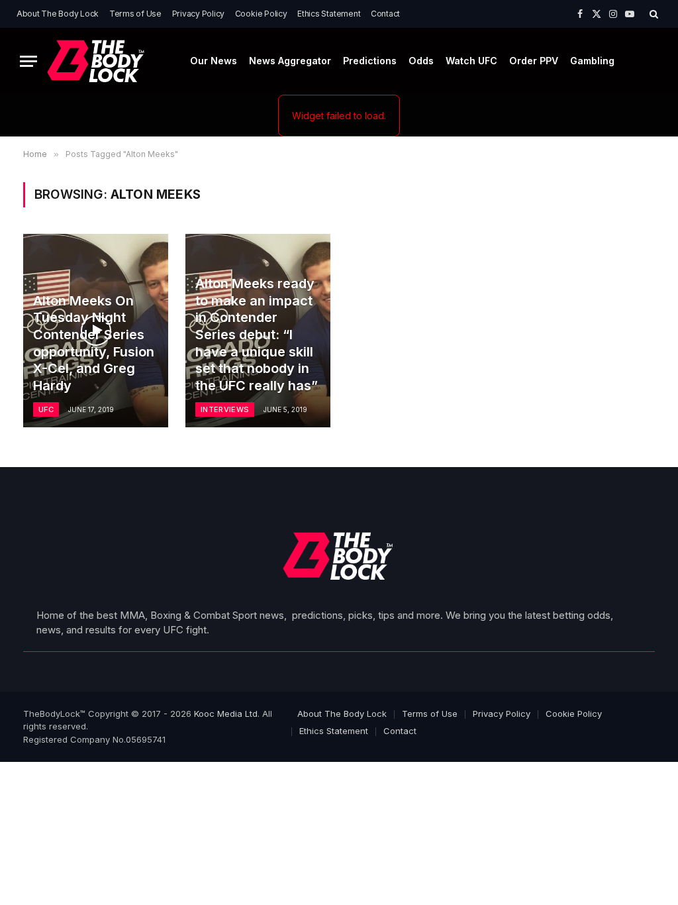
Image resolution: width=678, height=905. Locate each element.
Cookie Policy (261, 14)
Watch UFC (471, 60)
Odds (421, 60)
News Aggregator (290, 60)
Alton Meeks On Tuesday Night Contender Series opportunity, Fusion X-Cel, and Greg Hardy (93, 343)
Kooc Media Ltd (226, 713)
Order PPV (533, 60)
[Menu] (28, 61)
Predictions (370, 60)
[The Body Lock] (96, 61)
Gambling (592, 60)
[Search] (652, 14)
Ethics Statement (328, 14)
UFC (46, 409)
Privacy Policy (198, 14)
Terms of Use (135, 14)
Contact (385, 14)
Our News (213, 60)
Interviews (225, 409)
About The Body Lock (58, 14)
